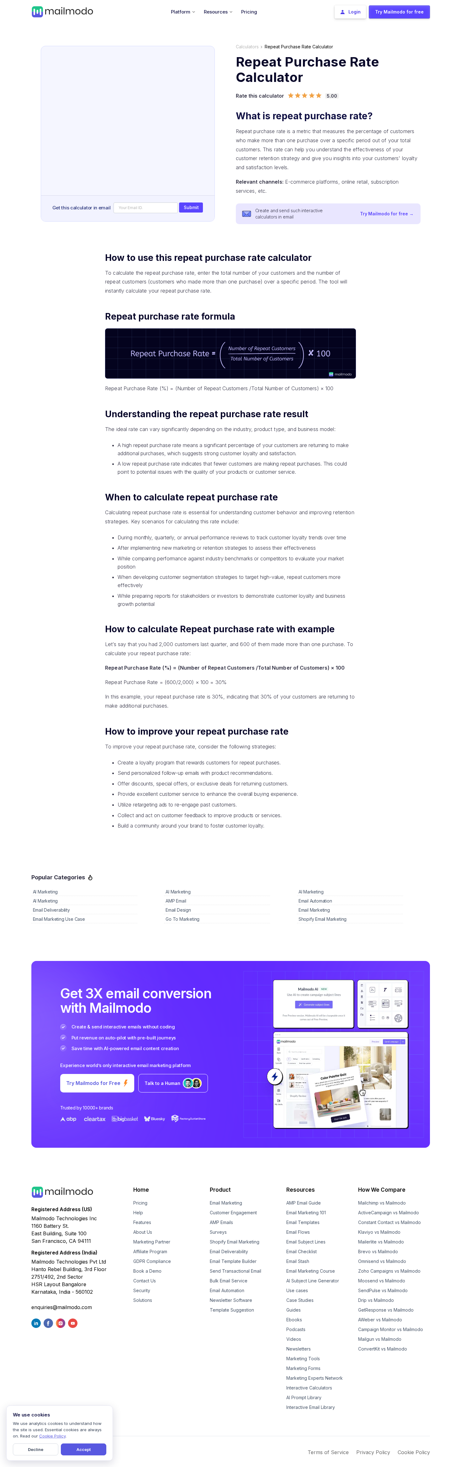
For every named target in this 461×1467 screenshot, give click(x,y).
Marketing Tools (303, 1358)
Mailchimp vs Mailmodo (382, 1202)
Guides (293, 1310)
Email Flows (298, 1232)
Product (220, 1190)
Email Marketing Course (310, 1271)
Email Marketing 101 (306, 1212)
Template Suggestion (232, 1310)
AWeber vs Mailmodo (380, 1319)
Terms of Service (328, 1452)
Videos (293, 1339)
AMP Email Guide (303, 1202)
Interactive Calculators (309, 1387)
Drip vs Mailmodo (376, 1300)
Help (138, 1212)
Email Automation (227, 1290)
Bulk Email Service (228, 1280)
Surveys (218, 1232)
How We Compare (381, 1190)
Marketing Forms (303, 1368)
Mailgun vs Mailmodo (379, 1339)
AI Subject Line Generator (312, 1280)
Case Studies (300, 1300)
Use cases (297, 1290)
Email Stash (297, 1261)
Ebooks (294, 1319)
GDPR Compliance (152, 1261)
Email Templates (303, 1222)
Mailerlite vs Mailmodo (381, 1241)
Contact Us (144, 1280)
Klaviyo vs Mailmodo (379, 1232)
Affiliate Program (150, 1251)
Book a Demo (147, 1271)
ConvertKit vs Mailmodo (382, 1348)
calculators (247, 46)
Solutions (142, 1300)
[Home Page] (62, 11)
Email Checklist (301, 1251)
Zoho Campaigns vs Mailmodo (389, 1271)
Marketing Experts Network (314, 1378)
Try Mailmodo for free (387, 213)
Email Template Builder (233, 1261)
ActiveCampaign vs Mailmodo (388, 1212)
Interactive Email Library (310, 1407)
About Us (142, 1232)
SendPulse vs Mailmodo (383, 1290)
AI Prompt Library (303, 1397)
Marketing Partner (151, 1241)
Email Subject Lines (306, 1241)
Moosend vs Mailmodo (381, 1280)
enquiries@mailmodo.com (61, 1307)
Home (141, 1190)
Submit (191, 207)
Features (142, 1222)
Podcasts (295, 1329)
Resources (300, 1190)
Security (141, 1290)
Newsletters (298, 1348)
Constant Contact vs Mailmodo (389, 1222)
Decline (35, 1449)
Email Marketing (226, 1202)
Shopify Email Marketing (234, 1241)
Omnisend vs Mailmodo (382, 1261)
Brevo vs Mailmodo (378, 1251)
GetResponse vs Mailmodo (386, 1310)
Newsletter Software (231, 1300)
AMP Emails (221, 1222)
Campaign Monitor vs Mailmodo (390, 1329)
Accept (84, 1449)
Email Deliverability (229, 1251)
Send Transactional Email (235, 1271)
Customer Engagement (233, 1212)
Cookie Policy (414, 1452)
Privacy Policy (373, 1452)
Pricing (140, 1202)
